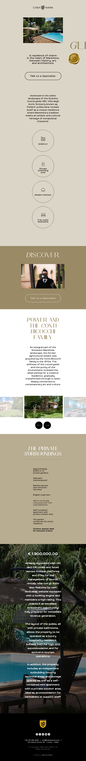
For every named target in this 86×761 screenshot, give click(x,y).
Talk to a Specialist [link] (43, 298)
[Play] (43, 276)
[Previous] (39, 425)
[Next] (47, 425)
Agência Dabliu (47, 755)
